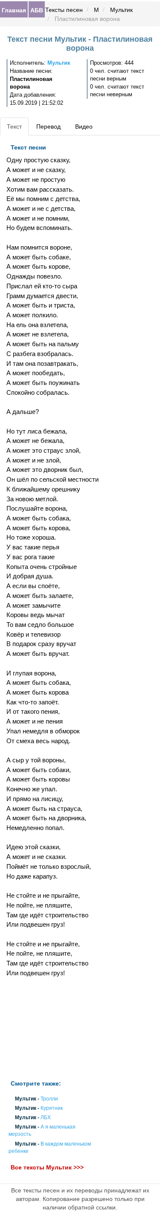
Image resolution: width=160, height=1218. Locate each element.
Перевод (48, 126)
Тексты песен (64, 9)
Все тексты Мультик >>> (47, 1167)
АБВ (36, 10)
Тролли (49, 1099)
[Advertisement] (53, 1028)
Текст (14, 126)
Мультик (121, 9)
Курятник (52, 1108)
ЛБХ (46, 1117)
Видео (84, 126)
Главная (14, 10)
